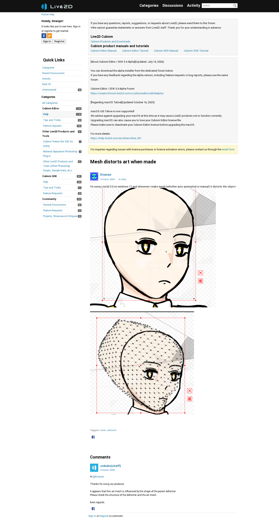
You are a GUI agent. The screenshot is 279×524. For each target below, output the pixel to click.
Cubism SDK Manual (166, 50)
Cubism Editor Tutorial (135, 50)
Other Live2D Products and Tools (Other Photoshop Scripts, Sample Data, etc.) (58, 166)
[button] (94, 437)
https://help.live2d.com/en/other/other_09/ (116, 138)
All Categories (50, 103)
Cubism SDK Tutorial (196, 50)
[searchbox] (220, 5)
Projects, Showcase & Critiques (60, 216)
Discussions (173, 5)
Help (45, 114)
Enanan (105, 174)
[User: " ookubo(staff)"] (94, 468)
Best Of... (47, 84)
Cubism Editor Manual (103, 50)
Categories (149, 5)
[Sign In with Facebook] (43, 35)
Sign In (47, 41)
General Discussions (54, 204)
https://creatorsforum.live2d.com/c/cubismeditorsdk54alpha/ (127, 93)
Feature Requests (52, 193)
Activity (193, 5)
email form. (228, 149)
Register (59, 41)
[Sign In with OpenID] (49, 35)
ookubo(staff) (110, 466)
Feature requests (52, 125)
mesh (103, 430)
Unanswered (49, 89)
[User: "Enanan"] (94, 176)
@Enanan (98, 476)
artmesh (111, 430)
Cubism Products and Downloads (110, 41)
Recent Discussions (53, 73)
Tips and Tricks (52, 120)
